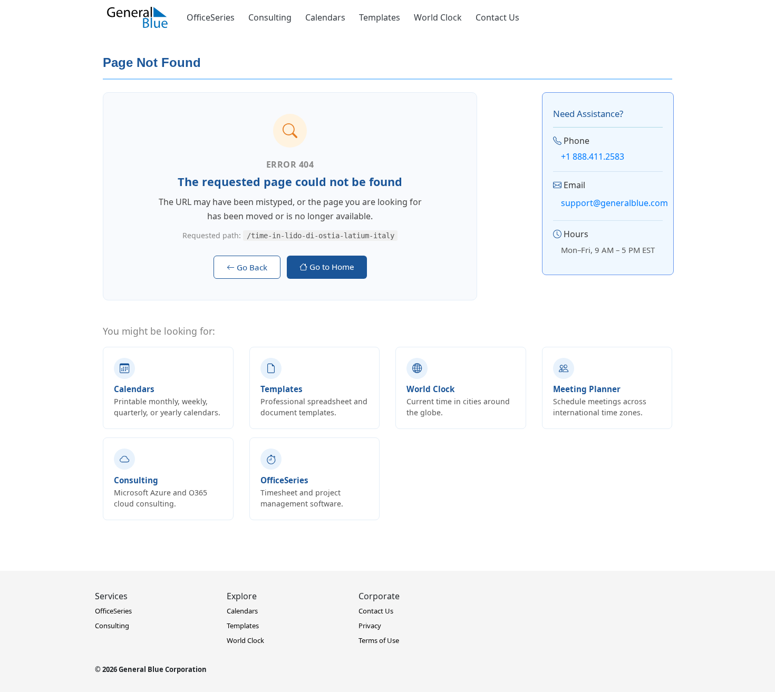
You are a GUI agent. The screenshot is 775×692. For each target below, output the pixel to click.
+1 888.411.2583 (592, 156)
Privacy (370, 625)
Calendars (325, 17)
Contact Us (497, 17)
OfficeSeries (211, 17)
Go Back (251, 267)
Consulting (270, 17)
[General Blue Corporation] (137, 17)
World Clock (438, 17)
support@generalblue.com (614, 203)
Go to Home (330, 266)
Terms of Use (379, 640)
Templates (379, 17)
